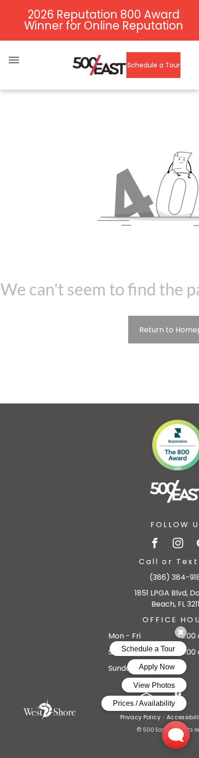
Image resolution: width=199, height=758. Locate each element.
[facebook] (155, 544)
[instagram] (178, 544)
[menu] (14, 60)
